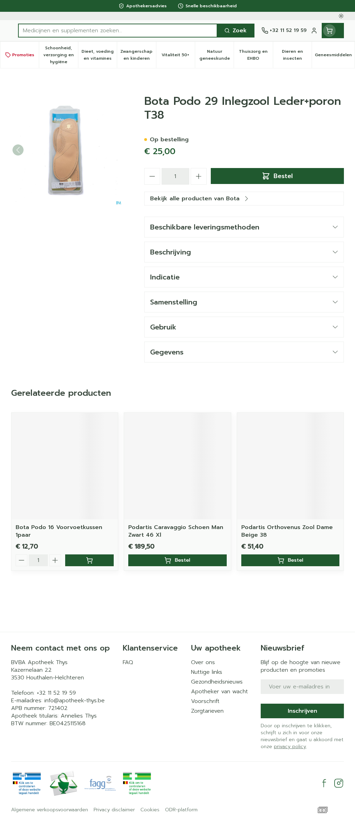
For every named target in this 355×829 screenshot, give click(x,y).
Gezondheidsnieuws (217, 682)
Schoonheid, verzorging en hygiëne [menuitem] (60, 55)
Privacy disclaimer (114, 809)
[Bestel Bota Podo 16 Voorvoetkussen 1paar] (89, 560)
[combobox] (117, 30)
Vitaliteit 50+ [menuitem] (178, 56)
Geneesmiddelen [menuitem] (335, 56)
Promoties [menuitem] (23, 55)
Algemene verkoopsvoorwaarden (49, 809)
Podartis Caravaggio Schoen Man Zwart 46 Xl (175, 531)
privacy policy (290, 746)
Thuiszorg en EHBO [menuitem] (255, 54)
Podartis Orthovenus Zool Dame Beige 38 (287, 531)
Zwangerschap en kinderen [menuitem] (138, 54)
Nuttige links (206, 672)
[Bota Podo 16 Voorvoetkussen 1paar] (64, 466)
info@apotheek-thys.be (74, 700)
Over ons (203, 662)
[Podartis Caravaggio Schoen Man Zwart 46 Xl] (177, 466)
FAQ (128, 662)
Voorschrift (205, 701)
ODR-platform (181, 809)
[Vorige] (18, 150)
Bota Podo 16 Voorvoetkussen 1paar (59, 531)
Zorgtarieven (207, 711)
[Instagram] (339, 783)
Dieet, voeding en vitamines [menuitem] (99, 54)
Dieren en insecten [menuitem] (297, 54)
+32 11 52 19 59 (56, 693)
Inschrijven (302, 711)
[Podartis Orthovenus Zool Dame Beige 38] (290, 466)
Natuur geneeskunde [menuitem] (216, 54)
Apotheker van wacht (219, 691)
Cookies (149, 809)
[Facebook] (324, 783)
